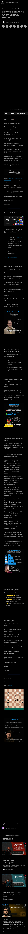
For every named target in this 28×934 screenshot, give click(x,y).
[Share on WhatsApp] (25, 26)
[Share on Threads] (14, 26)
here (10, 685)
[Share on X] (10, 26)
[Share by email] (3, 26)
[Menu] (26, 2)
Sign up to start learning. (11, 257)
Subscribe (10, 610)
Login (5, 610)
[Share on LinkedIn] (18, 26)
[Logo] (2, 2)
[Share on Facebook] (7, 26)
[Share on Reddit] (21, 26)
